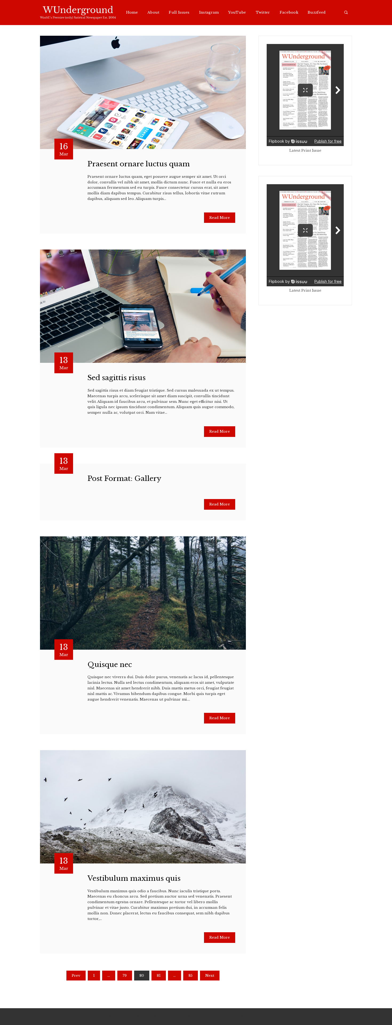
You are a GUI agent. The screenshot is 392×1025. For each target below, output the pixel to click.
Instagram (209, 12)
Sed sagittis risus (116, 377)
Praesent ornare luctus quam (138, 164)
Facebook (289, 12)
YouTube (237, 12)
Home (132, 12)
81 (159, 975)
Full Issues (179, 12)
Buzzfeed (317, 12)
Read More (219, 217)
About (153, 12)
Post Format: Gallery (124, 478)
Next (209, 975)
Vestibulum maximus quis (134, 878)
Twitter (263, 12)
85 (191, 975)
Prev (76, 975)
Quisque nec (109, 664)
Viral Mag (238, 1016)
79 (125, 975)
